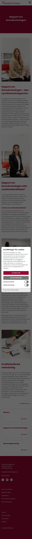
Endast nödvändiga (16, 277)
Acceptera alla (16, 272)
